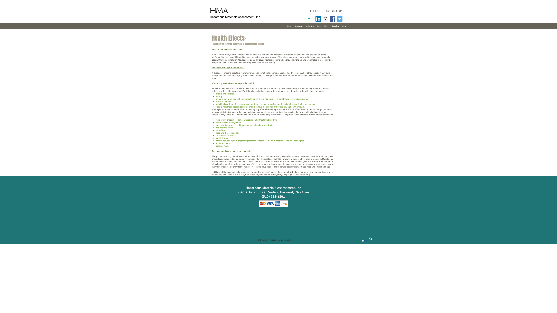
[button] (310, 26)
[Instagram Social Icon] (325, 19)
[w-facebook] (364, 242)
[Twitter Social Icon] (339, 19)
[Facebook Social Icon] (332, 19)
